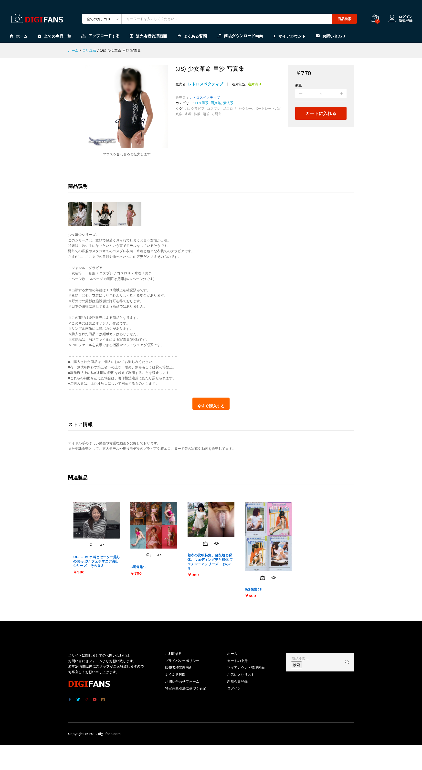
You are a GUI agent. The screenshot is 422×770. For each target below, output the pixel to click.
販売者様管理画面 (151, 36)
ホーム (22, 36)
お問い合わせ (334, 36)
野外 (218, 114)
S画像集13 (138, 567)
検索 (296, 665)
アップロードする (104, 35)
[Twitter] (78, 699)
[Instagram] (103, 699)
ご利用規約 (173, 654)
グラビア (198, 108)
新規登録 (405, 20)
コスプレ (214, 108)
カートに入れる (321, 113)
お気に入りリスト (240, 675)
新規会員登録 (237, 681)
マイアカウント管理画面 (246, 668)
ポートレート (264, 108)
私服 (197, 114)
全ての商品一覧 (57, 36)
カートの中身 (237, 661)
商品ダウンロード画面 (243, 35)
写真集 (216, 103)
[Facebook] (70, 699)
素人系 (228, 103)
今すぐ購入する (211, 406)
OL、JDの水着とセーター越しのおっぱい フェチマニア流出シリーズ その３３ (96, 561)
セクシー (245, 108)
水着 (188, 114)
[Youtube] (95, 699)
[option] (96, 538)
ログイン (405, 17)
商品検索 (344, 19)
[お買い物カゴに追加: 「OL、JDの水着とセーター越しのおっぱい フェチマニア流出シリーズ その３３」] (91, 545)
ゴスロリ (229, 108)
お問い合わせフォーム (182, 681)
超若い (208, 114)
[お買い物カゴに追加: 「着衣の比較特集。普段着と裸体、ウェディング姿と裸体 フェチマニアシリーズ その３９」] (205, 543)
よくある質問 (195, 36)
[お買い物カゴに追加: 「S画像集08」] (262, 577)
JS (187, 108)
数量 (298, 85)
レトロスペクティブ (205, 84)
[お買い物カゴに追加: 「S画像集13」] (148, 555)
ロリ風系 (202, 103)
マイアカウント (292, 36)
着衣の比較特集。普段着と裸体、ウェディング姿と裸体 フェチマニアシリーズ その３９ (210, 561)
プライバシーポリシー (182, 661)
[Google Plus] (86, 699)
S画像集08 (253, 589)
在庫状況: (239, 84)
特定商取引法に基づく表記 (185, 688)
